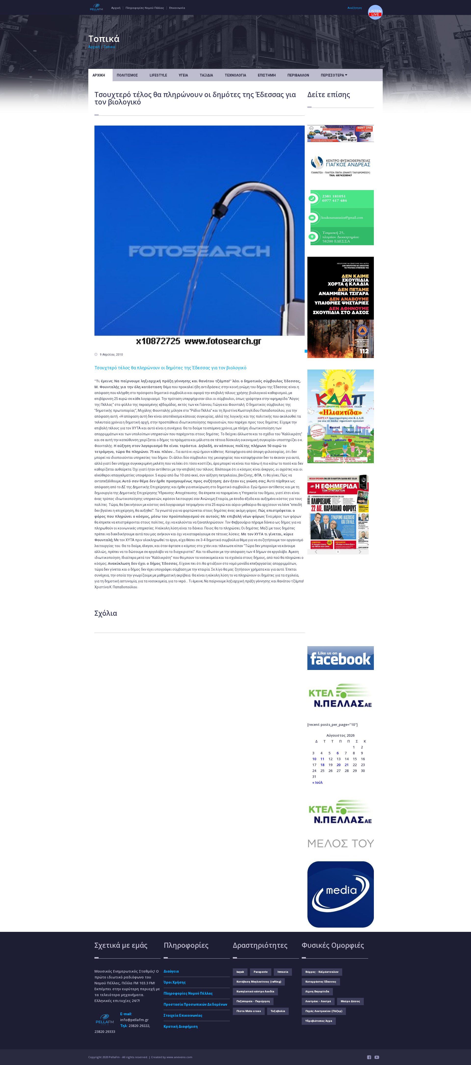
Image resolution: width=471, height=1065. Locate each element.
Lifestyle (158, 75)
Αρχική (115, 8)
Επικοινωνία (177, 8)
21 (347, 764)
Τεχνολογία (235, 75)
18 (322, 764)
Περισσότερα (334, 74)
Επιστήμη (267, 75)
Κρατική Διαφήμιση (181, 1026)
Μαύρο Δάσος (350, 1001)
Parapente (261, 972)
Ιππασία (282, 972)
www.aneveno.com (179, 1057)
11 (322, 759)
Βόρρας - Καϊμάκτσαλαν (322, 972)
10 (314, 759)
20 (338, 764)
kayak (240, 972)
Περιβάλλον (298, 75)
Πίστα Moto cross (248, 1011)
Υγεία (183, 75)
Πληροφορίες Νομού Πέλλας (145, 8)
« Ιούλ (317, 782)
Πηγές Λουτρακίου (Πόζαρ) (323, 1011)
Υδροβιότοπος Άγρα (318, 1021)
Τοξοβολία (278, 1011)
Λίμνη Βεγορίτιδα (317, 991)
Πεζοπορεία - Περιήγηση (253, 1001)
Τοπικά (109, 47)
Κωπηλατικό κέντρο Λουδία (255, 991)
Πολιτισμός (127, 75)
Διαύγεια (171, 971)
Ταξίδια (206, 75)
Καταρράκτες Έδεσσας (320, 981)
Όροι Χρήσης (175, 982)
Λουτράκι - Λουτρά (318, 1001)
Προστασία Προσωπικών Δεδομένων (195, 1004)
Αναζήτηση (355, 8)
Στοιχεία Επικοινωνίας (183, 1015)
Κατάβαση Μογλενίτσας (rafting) (258, 981)
